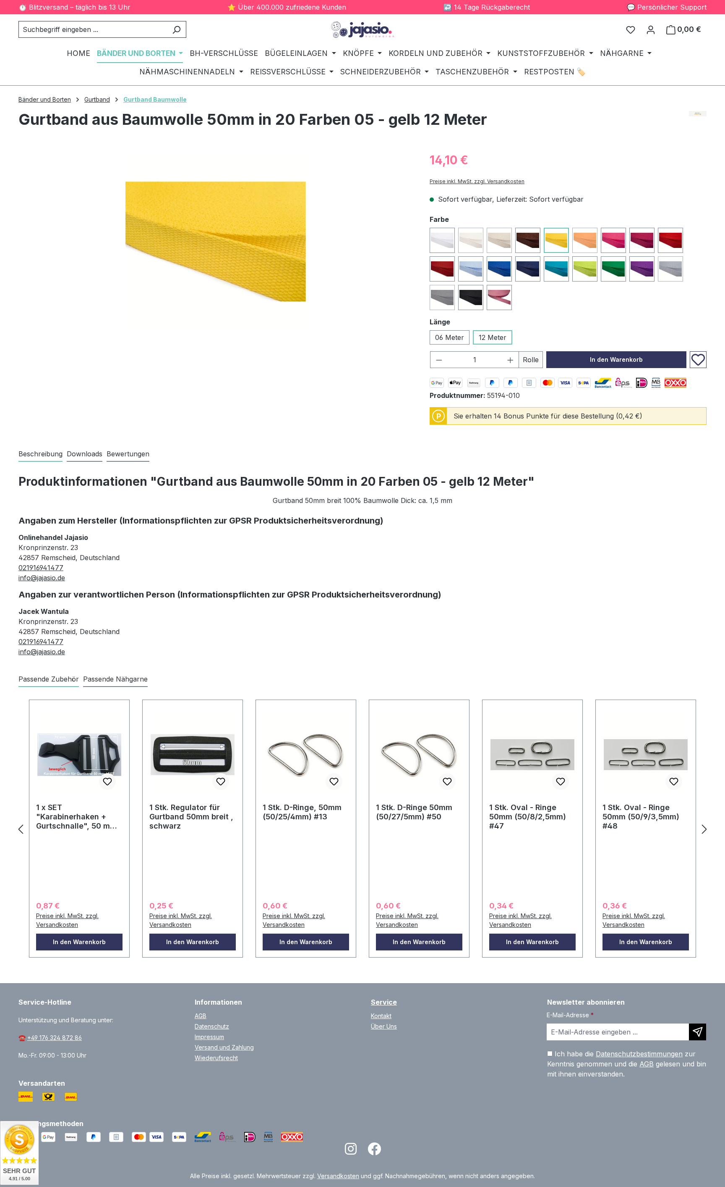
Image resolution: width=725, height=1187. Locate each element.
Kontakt (381, 1015)
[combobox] (92, 29)
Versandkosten (338, 1175)
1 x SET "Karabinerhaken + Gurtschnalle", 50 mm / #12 (79, 817)
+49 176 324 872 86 (54, 1037)
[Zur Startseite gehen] (362, 29)
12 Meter (492, 337)
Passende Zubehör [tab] (48, 679)
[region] (215, 241)
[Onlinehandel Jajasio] (698, 122)
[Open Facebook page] (374, 1151)
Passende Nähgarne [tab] (115, 679)
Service (384, 1002)
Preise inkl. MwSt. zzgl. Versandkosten (477, 181)
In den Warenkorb (616, 359)
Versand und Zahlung (224, 1047)
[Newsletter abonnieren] (697, 1032)
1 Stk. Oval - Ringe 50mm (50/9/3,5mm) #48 (640, 816)
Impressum (209, 1036)
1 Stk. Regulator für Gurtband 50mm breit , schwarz (191, 816)
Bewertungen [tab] (128, 454)
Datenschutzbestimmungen (639, 1054)
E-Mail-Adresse (570, 1015)
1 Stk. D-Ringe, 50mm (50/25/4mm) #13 (302, 812)
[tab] (40, 454)
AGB (200, 1015)
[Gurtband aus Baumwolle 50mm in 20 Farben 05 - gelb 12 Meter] (215, 241)
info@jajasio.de (41, 578)
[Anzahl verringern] (439, 359)
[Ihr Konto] (651, 29)
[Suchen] (176, 29)
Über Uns (384, 1026)
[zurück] (20, 828)
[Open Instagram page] (350, 1151)
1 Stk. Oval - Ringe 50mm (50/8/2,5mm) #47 (527, 816)
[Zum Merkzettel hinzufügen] (698, 359)
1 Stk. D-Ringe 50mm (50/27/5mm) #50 (414, 812)
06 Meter (449, 337)
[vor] (704, 828)
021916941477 (40, 567)
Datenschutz (212, 1026)
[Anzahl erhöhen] (510, 359)
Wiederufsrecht (216, 1057)
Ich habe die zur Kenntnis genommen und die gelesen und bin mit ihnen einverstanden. (626, 1064)
